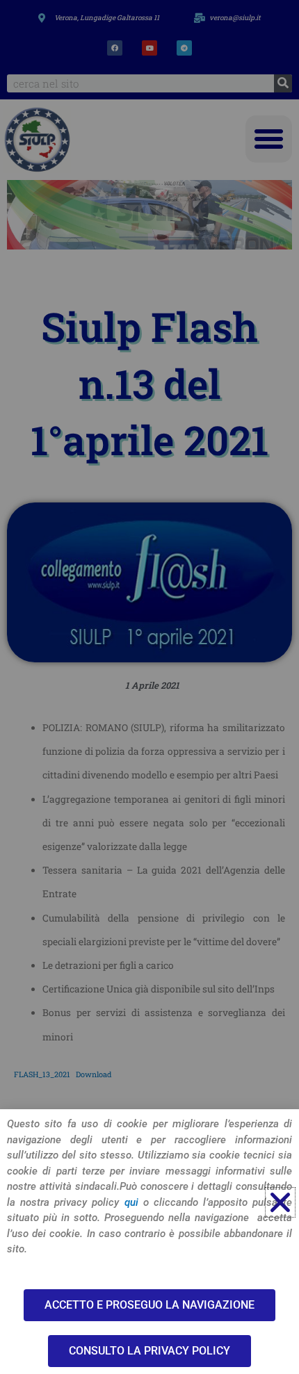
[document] (149, 687)
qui (131, 1202)
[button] (280, 1202)
